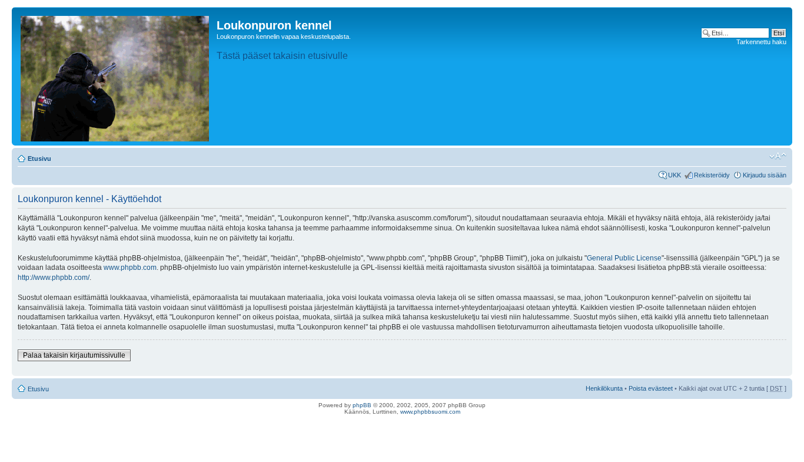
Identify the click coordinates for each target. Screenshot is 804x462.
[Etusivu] (116, 76)
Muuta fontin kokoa (777, 156)
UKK (674, 175)
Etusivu (39, 158)
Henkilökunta (604, 388)
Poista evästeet (651, 388)
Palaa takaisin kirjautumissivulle (74, 355)
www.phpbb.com (130, 267)
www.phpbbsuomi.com (430, 411)
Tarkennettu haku (761, 41)
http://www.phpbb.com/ (53, 277)
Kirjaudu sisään (764, 175)
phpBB (362, 405)
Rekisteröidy (712, 175)
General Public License (624, 258)
